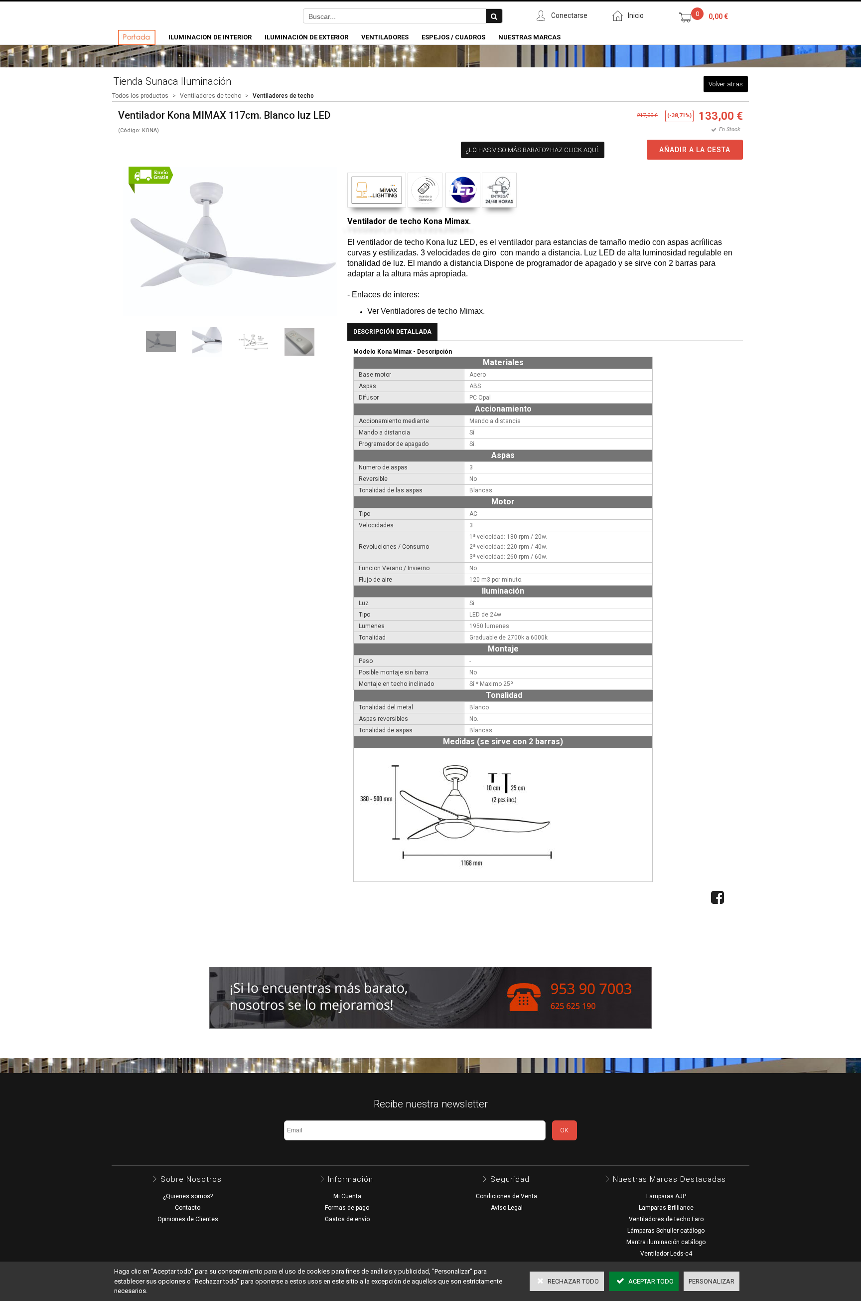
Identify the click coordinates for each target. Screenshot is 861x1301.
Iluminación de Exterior (306, 37)
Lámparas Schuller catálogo (666, 1230)
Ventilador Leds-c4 (666, 1253)
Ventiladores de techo (210, 95)
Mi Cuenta (347, 1196)
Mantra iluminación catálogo (666, 1242)
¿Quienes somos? (188, 1196)
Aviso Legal (507, 1207)
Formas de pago (347, 1207)
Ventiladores (385, 37)
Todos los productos (140, 95)
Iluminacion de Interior (210, 37)
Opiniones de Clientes (187, 1219)
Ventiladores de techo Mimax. (433, 311)
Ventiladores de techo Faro (666, 1219)
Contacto (187, 1207)
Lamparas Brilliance (666, 1207)
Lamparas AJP (666, 1196)
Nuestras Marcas (529, 37)
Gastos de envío (347, 1219)
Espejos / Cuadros (453, 37)
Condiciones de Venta (506, 1196)
